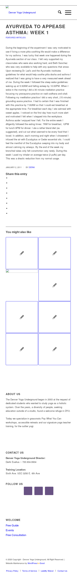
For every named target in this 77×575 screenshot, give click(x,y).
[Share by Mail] (10, 208)
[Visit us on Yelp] (10, 213)
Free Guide (12, 525)
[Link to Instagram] (63, 567)
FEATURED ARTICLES (16, 37)
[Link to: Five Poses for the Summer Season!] (22, 285)
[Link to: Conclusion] (22, 253)
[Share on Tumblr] (10, 198)
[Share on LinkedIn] (10, 193)
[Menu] (66, 12)
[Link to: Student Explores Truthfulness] (54, 285)
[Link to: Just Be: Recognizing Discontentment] (54, 253)
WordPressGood (36, 563)
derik (32, 167)
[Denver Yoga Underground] (32, 12)
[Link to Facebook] (58, 567)
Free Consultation (16, 535)
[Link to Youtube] (68, 567)
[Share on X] (10, 183)
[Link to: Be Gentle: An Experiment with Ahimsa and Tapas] (22, 349)
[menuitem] (57, 12)
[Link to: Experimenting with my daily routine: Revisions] (54, 349)
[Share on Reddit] (10, 203)
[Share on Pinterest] (10, 188)
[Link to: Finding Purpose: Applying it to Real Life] (22, 317)
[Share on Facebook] (10, 178)
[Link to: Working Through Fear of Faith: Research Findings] (54, 317)
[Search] (57, 12)
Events (10, 530)
